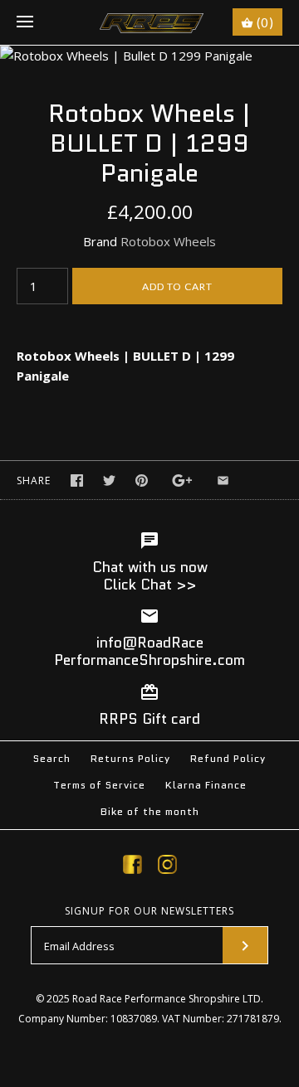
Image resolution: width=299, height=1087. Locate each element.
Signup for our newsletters (149, 911)
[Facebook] (132, 867)
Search (52, 758)
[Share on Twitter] (109, 480)
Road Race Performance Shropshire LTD (166, 999)
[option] (149, 56)
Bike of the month (149, 811)
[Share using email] (223, 480)
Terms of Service (99, 785)
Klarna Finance (206, 785)
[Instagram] (167, 867)
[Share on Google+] (182, 480)
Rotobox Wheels (168, 241)
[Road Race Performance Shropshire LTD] (150, 22)
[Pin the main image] (141, 480)
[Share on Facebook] (77, 480)
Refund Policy (228, 758)
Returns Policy (130, 758)
